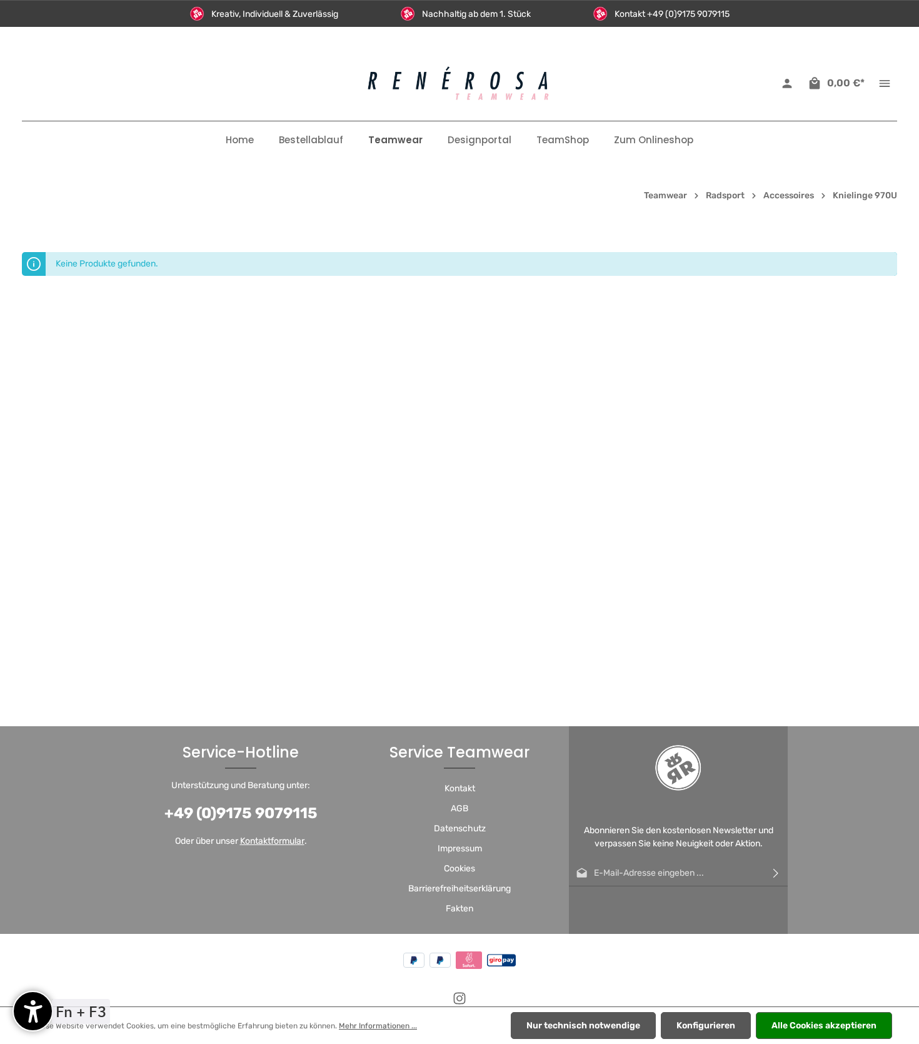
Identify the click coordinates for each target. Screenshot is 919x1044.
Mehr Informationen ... (378, 1025)
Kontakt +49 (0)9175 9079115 (672, 14)
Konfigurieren (705, 1025)
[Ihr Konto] (787, 83)
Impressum (460, 848)
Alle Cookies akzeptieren (823, 1025)
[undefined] (33, 1011)
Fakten (459, 908)
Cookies (459, 868)
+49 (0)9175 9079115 (241, 813)
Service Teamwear (459, 752)
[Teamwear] (395, 140)
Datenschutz (460, 828)
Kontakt (459, 788)
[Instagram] (459, 1002)
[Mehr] (884, 83)
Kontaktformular (272, 841)
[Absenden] (776, 873)
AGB (459, 808)
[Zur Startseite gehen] (459, 83)
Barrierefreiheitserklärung (459, 888)
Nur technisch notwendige (583, 1025)
